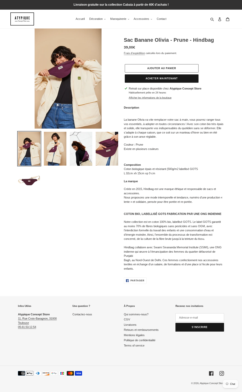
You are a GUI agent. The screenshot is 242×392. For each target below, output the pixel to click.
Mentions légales (134, 335)
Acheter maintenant (162, 78)
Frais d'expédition (134, 53)
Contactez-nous (82, 314)
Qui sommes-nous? (136, 314)
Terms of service (134, 345)
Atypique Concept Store (212, 383)
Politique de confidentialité (139, 340)
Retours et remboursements (141, 329)
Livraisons (130, 324)
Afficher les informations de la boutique (150, 97)
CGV (127, 319)
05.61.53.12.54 (27, 327)
